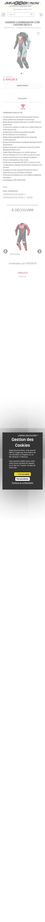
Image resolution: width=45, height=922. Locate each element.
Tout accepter (23, 474)
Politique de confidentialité (22, 483)
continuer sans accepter (27, 435)
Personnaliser (22, 479)
